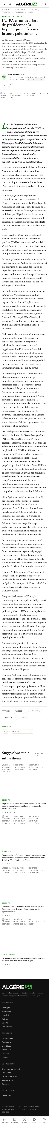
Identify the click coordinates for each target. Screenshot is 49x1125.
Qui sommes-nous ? (11, 1069)
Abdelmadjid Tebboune (22, 731)
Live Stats (6, 1046)
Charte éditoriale (9, 1076)
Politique (6, 1008)
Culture (5, 1019)
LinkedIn (8, 717)
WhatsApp (21, 717)
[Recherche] (9, 3)
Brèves (5, 1057)
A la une (33, 10)
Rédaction (6, 1073)
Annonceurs (7, 1080)
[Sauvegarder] (10, 85)
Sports (5, 1023)
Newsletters (7, 1038)
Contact (5, 1084)
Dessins (5, 1053)
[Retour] (4, 3)
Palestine (7, 12)
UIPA (6, 731)
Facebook (19, 711)
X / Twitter (34, 711)
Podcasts (6, 1042)
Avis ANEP (6, 1050)
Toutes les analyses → (38, 755)
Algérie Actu (19, 10)
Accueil (5, 10)
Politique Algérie (24, 12)
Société (5, 1015)
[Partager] (4, 85)
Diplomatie (7, 1027)
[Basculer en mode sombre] (42, 4)
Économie (6, 1011)
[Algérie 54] (26, 4)
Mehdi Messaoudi (16, 74)
